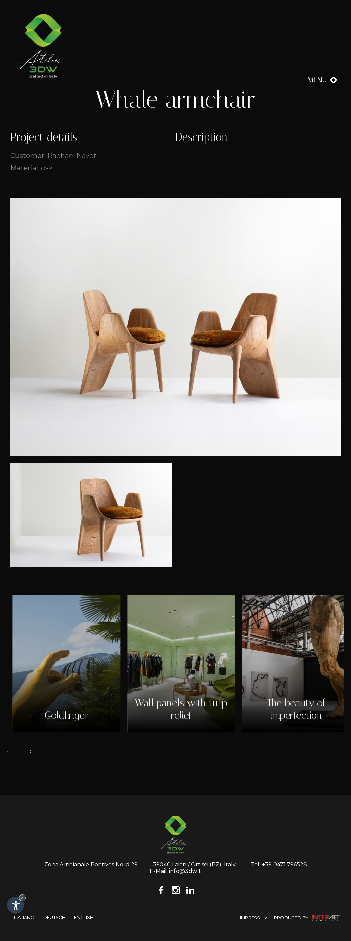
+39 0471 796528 (284, 864)
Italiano (24, 917)
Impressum (254, 917)
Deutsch (54, 917)
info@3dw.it (185, 871)
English (84, 917)
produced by (292, 917)
